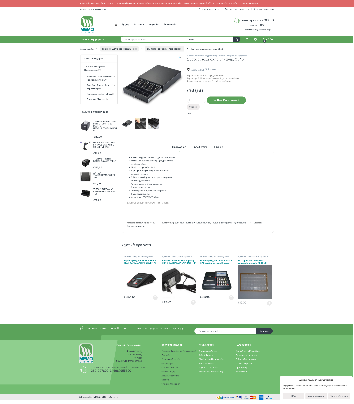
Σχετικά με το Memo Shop (248, 351)
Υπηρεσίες (154, 24)
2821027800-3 (101, 370)
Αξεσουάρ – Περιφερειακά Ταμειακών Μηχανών (101, 78)
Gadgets (165, 380)
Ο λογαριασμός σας (208, 351)
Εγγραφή (264, 331)
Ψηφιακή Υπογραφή (171, 384)
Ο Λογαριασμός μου (265, 9)
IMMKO (96, 397)
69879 (258, 25)
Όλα (293, 396)
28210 (265, 20)
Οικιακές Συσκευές (170, 367)
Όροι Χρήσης (242, 367)
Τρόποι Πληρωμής (244, 363)
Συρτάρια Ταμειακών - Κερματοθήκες (164, 49)
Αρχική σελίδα (87, 49)
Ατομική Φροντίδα (170, 376)
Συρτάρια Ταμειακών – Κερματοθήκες (101, 87)
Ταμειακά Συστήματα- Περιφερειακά (119, 49)
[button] (180, 57)
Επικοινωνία (170, 24)
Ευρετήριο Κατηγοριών (246, 355)
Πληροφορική (168, 363)
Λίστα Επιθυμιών (206, 363)
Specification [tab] (200, 147)
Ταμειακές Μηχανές (98, 99)
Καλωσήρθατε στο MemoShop (93, 9)
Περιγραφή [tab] (179, 147)
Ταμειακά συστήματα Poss (100, 94)
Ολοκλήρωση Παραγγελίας (211, 359)
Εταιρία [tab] (218, 147)
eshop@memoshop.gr (261, 29)
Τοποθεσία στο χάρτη (210, 9)
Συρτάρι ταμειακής (136, 226)
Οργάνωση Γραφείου (171, 359)
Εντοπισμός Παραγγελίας (238, 9)
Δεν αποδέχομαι (316, 396)
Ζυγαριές (166, 355)
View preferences (339, 396)
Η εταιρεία (138, 24)
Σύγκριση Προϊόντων (208, 367)
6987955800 (122, 370)
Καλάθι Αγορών (206, 355)
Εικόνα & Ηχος (168, 371)
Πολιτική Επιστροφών (246, 359)
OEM (189, 113)
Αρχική (125, 24)
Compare (212, 69)
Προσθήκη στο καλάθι (228, 100)
